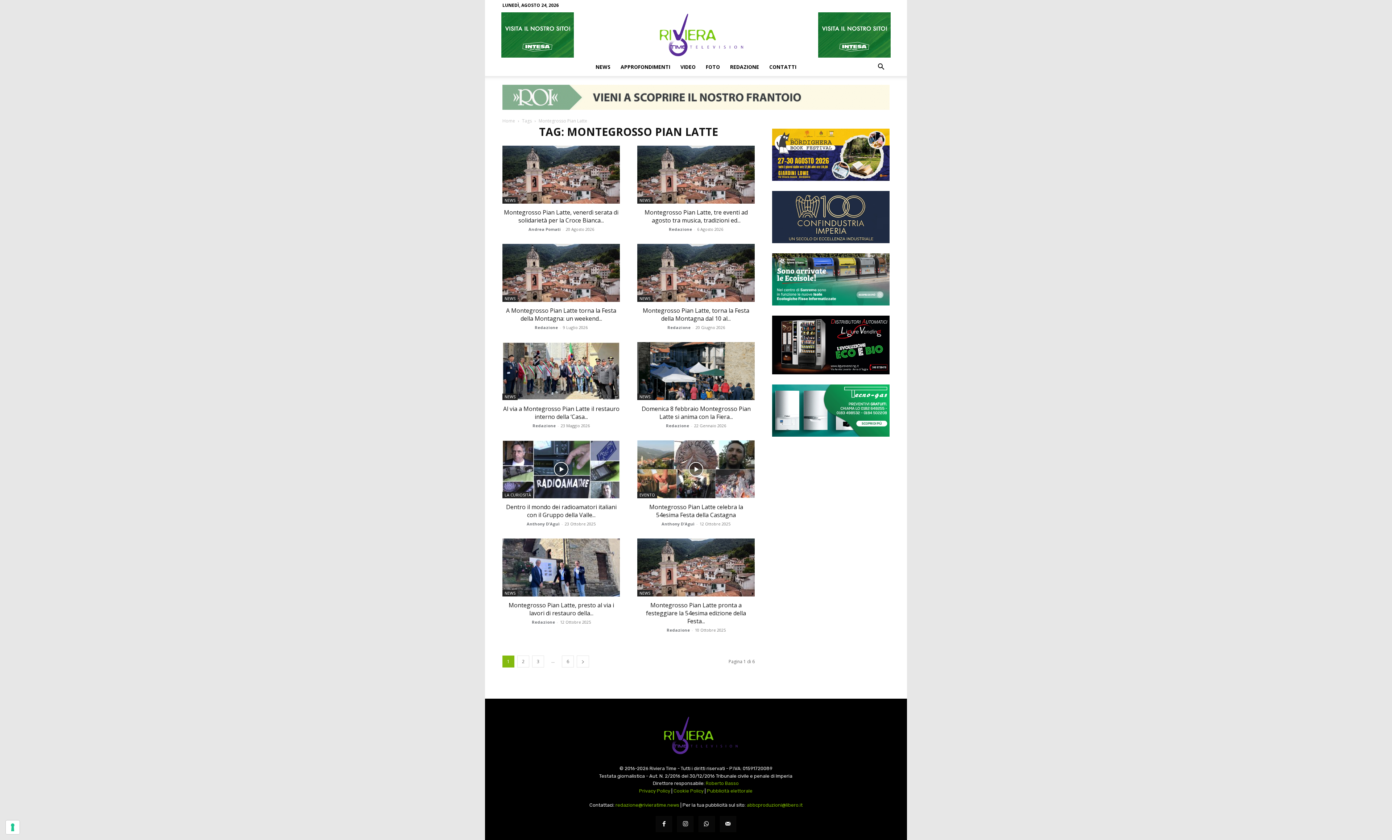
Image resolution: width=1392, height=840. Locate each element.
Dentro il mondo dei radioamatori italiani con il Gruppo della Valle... (561, 511)
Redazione (744, 66)
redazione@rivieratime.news (647, 805)
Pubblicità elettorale (730, 791)
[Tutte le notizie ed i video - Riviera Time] (696, 735)
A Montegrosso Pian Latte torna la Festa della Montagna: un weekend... (561, 315)
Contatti (782, 66)
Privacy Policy (654, 791)
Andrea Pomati (545, 229)
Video (688, 66)
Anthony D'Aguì (543, 524)
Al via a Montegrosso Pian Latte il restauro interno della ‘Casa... (561, 413)
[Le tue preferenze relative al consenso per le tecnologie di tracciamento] (13, 827)
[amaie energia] (831, 279)
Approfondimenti (645, 66)
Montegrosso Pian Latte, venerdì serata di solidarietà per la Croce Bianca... (561, 216)
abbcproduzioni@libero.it (775, 805)
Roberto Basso (722, 783)
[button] (881, 67)
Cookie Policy (689, 791)
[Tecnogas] (831, 410)
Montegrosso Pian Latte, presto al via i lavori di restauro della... (561, 609)
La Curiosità (518, 495)
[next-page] (583, 662)
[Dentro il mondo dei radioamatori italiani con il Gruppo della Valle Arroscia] (561, 469)
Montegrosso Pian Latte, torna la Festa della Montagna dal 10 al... (696, 315)
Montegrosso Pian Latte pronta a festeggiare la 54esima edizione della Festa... (696, 613)
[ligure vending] (831, 345)
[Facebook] (664, 824)
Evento (647, 495)
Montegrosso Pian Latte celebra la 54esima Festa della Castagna (696, 511)
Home (508, 121)
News (603, 66)
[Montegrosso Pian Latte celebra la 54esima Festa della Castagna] (696, 469)
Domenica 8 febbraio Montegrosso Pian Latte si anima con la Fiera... (696, 413)
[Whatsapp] (707, 824)
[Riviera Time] (696, 35)
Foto (713, 66)
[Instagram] (685, 824)
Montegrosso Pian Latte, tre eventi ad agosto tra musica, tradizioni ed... (696, 216)
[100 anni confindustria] (831, 217)
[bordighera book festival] (831, 155)
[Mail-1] (728, 824)
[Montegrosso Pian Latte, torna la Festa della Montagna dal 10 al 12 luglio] (696, 273)
